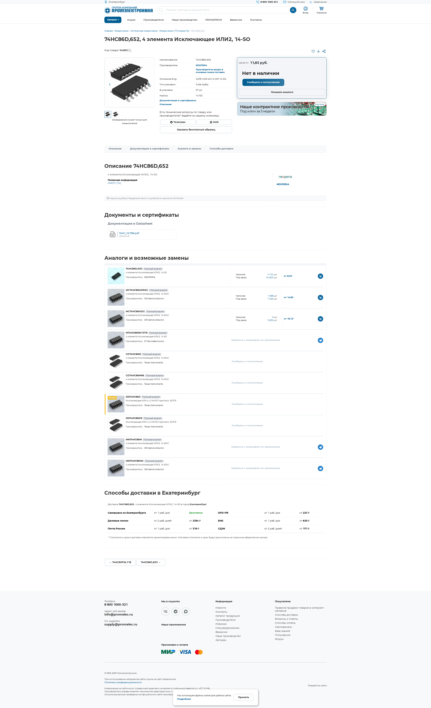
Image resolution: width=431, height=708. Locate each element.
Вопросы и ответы (286, 619)
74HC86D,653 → (151, 562)
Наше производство (228, 636)
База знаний (282, 631)
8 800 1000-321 (116, 604)
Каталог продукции (228, 616)
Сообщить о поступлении (263, 82)
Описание (166, 104)
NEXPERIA (201, 65)
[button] (110, 85)
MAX (216, 122)
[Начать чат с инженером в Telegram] (320, 340)
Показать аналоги (282, 92)
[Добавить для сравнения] (318, 51)
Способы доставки (221, 149)
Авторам (221, 640)
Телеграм (179, 122)
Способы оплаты (285, 623)
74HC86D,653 (144, 269)
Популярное (282, 635)
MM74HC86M (143, 439)
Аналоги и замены (189, 149)
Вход (305, 12)
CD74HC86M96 (144, 375)
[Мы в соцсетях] (165, 611)
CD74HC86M (143, 354)
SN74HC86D (143, 397)
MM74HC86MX (144, 461)
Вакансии (221, 632)
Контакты (221, 612)
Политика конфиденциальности (123, 682)
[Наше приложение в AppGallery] (187, 634)
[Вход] (306, 9)
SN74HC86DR (144, 418)
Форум (279, 639)
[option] (130, 82)
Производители (226, 620)
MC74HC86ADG (145, 311)
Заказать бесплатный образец (196, 130)
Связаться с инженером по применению (255, 340)
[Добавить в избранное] (313, 51)
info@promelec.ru (118, 614)
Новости (221, 608)
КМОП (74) (114, 183)
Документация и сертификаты (178, 101)
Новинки (221, 624)
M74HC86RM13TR (146, 333)
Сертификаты (283, 627)
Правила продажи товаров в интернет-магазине (299, 609)
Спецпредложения (227, 628)
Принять (243, 697)
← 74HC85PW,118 (120, 562)
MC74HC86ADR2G (146, 290)
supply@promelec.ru (120, 624)
